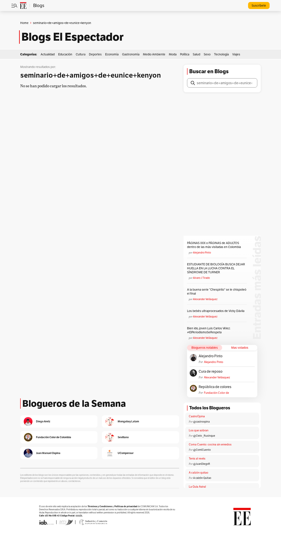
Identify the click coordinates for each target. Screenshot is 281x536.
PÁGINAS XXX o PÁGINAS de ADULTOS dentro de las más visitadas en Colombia (214, 245)
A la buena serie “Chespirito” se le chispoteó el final (216, 291)
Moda (173, 54)
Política (184, 54)
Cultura (80, 54)
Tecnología (221, 54)
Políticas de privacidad (125, 506)
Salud (196, 54)
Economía (112, 54)
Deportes (95, 54)
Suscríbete (259, 5)
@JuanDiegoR (201, 463)
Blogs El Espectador (73, 37)
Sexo (207, 54)
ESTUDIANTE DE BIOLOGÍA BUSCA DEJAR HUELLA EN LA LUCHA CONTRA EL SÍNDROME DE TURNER (216, 268)
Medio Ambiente (154, 54)
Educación (65, 54)
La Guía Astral (197, 487)
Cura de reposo (210, 371)
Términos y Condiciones (100, 506)
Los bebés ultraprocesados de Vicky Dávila (216, 311)
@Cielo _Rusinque (204, 435)
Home (24, 23)
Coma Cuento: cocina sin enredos (210, 444)
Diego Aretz (43, 421)
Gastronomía (130, 54)
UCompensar (125, 453)
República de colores (215, 387)
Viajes (236, 54)
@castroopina (201, 421)
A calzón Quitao (202, 477)
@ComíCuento (202, 449)
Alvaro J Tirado (201, 277)
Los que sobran (198, 430)
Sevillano (123, 437)
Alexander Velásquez (205, 299)
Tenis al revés (197, 458)
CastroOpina (197, 416)
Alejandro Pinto (202, 252)
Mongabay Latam (128, 421)
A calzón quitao (198, 472)
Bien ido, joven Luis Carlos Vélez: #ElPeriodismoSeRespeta (208, 330)
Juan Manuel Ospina (48, 453)
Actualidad (48, 54)
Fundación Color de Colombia (216, 393)
